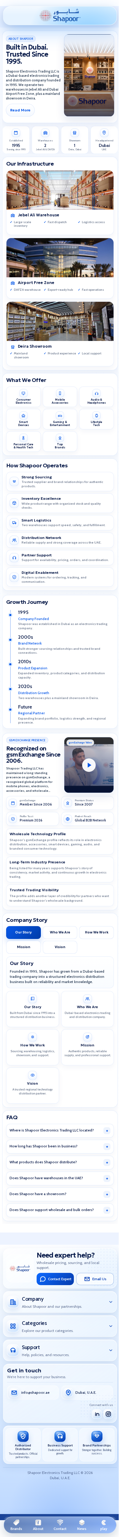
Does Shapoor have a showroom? (35, 1194)
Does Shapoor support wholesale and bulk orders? (49, 1210)
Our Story (23, 932)
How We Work (96, 932)
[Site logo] (60, 15)
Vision (60, 947)
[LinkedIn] (94, 1414)
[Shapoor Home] (17, 1268)
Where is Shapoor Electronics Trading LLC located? (49, 1130)
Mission (23, 947)
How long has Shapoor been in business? (41, 1146)
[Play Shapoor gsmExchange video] (89, 765)
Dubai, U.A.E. (83, 1392)
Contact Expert (57, 1279)
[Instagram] (106, 1414)
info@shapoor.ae (33, 1392)
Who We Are (60, 932)
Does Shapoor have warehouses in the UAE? (44, 1178)
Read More (20, 110)
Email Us (97, 1279)
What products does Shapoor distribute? (41, 1162)
